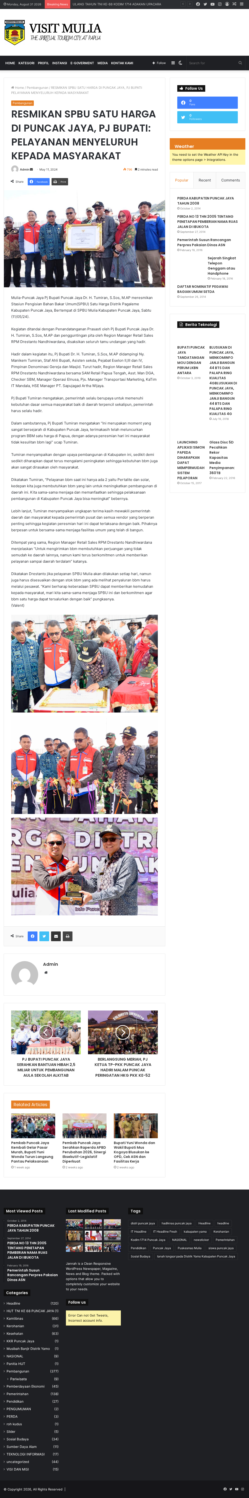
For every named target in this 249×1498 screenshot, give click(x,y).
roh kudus (14, 1424)
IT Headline (138, 1231)
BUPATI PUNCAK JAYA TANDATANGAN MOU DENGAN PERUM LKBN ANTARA (191, 360)
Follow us (77, 1302)
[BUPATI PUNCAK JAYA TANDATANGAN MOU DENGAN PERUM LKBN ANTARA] (191, 338)
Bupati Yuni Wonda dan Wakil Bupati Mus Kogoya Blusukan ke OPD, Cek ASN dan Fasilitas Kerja (134, 1152)
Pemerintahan (17, 1394)
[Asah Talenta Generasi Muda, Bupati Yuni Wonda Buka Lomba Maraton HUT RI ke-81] (112, 1247)
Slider (11, 1432)
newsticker (201, 1240)
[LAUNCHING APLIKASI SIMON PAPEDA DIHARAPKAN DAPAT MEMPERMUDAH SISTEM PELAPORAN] (191, 432)
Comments (230, 180)
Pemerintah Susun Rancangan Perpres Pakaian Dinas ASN (204, 242)
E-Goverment (82, 63)
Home (10, 63)
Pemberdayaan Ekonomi (25, 1386)
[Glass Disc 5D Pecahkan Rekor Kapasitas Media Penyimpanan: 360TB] (223, 432)
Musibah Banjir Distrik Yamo (28, 1349)
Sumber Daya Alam (22, 1447)
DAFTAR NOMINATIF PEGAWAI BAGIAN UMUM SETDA (202, 289)
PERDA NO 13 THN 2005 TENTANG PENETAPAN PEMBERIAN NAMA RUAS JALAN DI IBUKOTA (207, 221)
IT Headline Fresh (165, 1231)
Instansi (59, 63)
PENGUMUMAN (19, 1409)
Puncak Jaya (162, 1248)
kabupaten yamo (195, 1231)
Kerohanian (15, 1326)
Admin (24, 169)
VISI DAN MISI (18, 1469)
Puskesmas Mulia (190, 1248)
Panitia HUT (16, 1364)
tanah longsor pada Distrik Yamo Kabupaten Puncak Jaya (196, 1256)
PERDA (12, 1416)
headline (223, 1223)
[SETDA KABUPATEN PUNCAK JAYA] (55, 32)
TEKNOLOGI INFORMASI (26, 1454)
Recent (205, 180)
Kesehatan (15, 1334)
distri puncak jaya (143, 1223)
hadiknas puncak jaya (177, 1223)
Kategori (26, 63)
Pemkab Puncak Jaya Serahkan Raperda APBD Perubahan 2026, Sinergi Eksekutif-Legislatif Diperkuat (84, 1152)
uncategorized (18, 1462)
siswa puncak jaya (221, 1248)
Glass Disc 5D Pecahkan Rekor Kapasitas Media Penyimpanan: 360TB (222, 457)
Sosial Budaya (18, 1439)
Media (103, 63)
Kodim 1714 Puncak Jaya (148, 1240)
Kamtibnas (15, 1318)
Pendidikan (15, 1401)
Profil (43, 63)
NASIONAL (15, 1356)
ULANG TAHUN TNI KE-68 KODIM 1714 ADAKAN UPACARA (117, 4)
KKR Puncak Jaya (20, 1341)
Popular (181, 180)
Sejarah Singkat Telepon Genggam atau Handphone (222, 266)
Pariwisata (18, 1379)
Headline (13, 1303)
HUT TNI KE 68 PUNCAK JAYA (30, 1311)
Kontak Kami (122, 63)
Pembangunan (37, 88)
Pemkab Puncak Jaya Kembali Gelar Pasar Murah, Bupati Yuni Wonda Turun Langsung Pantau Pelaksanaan (32, 1152)
